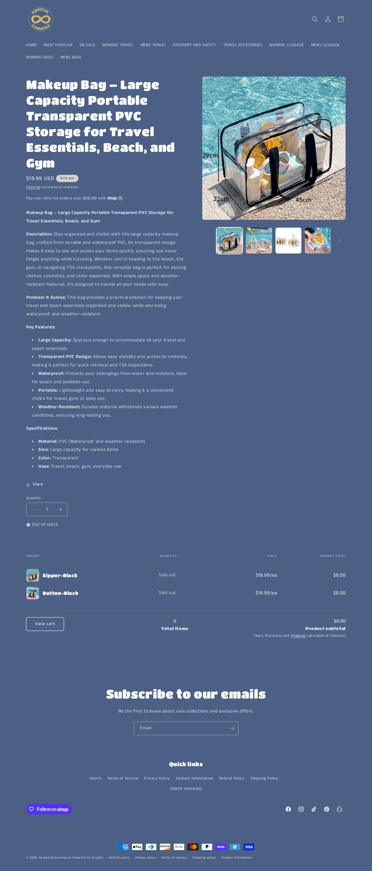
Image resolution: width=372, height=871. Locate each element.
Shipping (33, 187)
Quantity (33, 498)
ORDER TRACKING (186, 789)
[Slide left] (208, 240)
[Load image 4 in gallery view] (318, 240)
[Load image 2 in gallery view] (259, 240)
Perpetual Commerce (55, 857)
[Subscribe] (231, 728)
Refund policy (119, 857)
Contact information (236, 857)
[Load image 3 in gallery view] (288, 240)
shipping (298, 636)
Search (95, 778)
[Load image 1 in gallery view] (229, 240)
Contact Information (194, 778)
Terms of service (174, 857)
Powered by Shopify (87, 857)
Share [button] (38, 484)
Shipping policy (204, 857)
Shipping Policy (264, 778)
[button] (315, 19)
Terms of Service (122, 778)
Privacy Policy (157, 778)
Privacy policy (145, 857)
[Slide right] (339, 240)
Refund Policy (232, 778)
